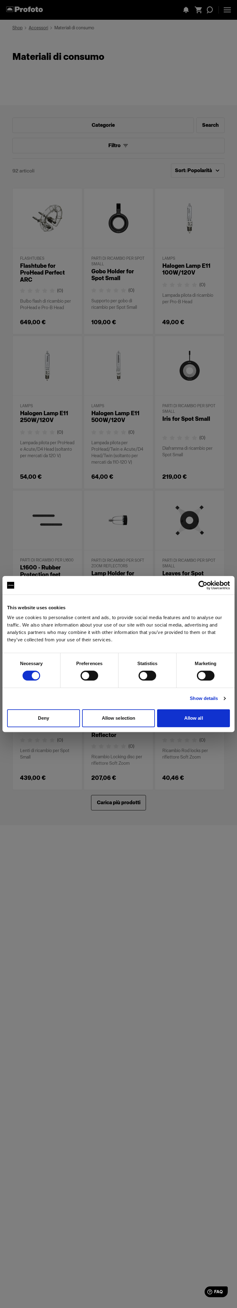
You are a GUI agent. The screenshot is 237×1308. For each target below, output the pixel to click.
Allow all (193, 718)
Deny (43, 718)
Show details (204, 698)
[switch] (89, 676)
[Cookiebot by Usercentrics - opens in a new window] (203, 585)
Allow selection (118, 718)
